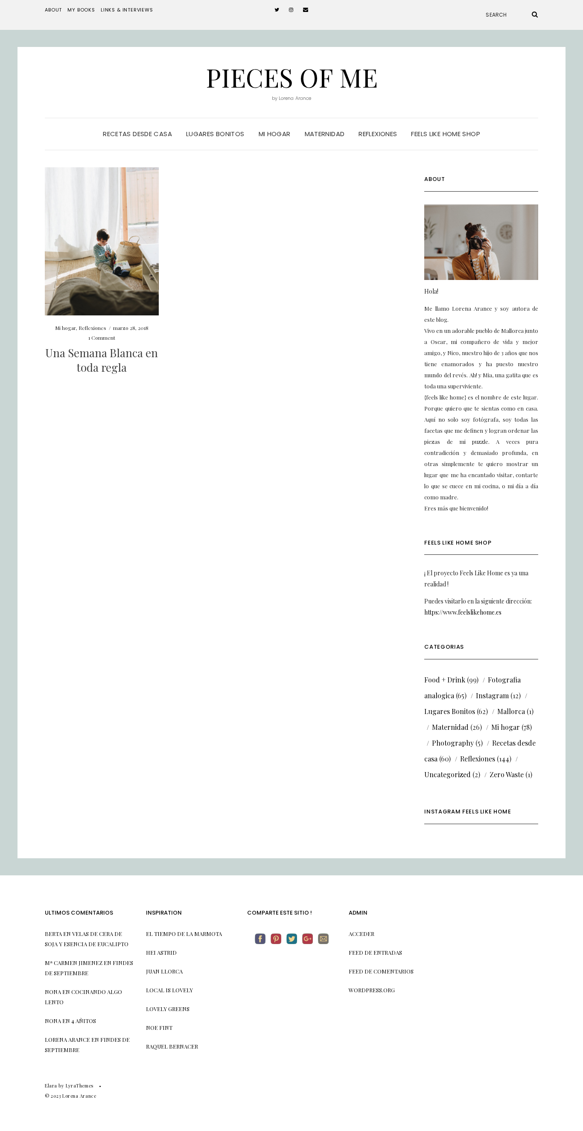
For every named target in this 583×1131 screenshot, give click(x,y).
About (53, 9)
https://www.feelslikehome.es (462, 612)
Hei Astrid (161, 952)
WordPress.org (372, 990)
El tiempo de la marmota (184, 933)
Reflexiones (378, 133)
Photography (453, 742)
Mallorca (511, 711)
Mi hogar (275, 133)
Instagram (492, 695)
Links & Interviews (127, 9)
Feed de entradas (375, 952)
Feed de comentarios (381, 971)
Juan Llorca (164, 971)
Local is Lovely (169, 990)
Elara (51, 1085)
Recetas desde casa (137, 133)
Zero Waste (507, 774)
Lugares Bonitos (449, 711)
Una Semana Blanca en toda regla (101, 360)
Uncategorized (447, 774)
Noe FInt (159, 1027)
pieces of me (292, 77)
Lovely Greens (167, 1008)
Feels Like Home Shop (445, 133)
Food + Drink (444, 679)
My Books (81, 9)
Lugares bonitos (215, 133)
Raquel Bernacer (172, 1046)
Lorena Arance (67, 1039)
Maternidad (325, 133)
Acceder (361, 933)
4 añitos (83, 1020)
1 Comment (101, 337)
